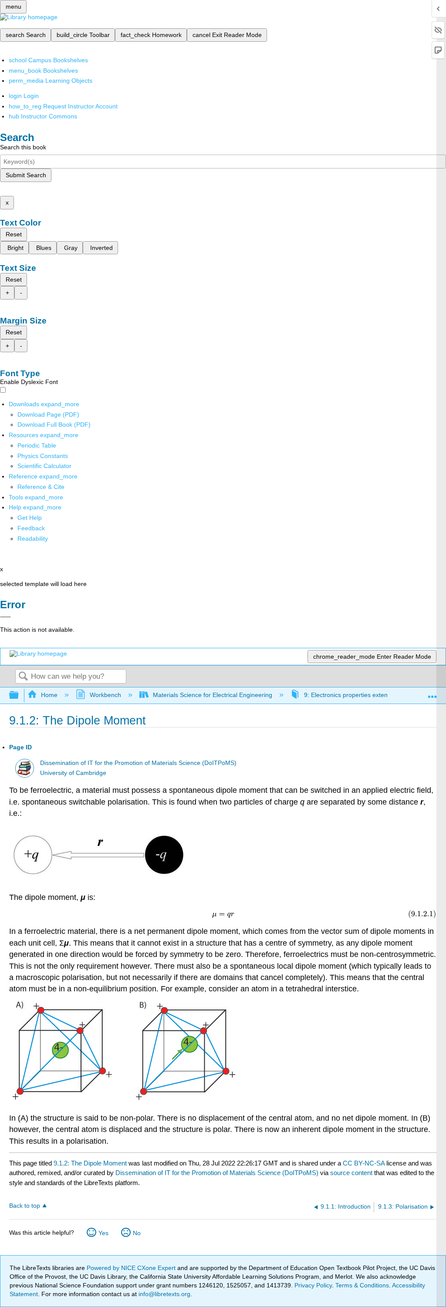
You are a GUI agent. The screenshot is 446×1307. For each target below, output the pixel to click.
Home (49, 694)
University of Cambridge (73, 773)
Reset (14, 234)
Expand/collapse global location (432, 692)
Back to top (24, 1206)
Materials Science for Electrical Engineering (212, 694)
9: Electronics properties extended (351, 694)
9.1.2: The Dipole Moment (90, 1163)
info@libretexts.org (163, 1293)
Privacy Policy (313, 1285)
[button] (31, 528)
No (137, 1233)
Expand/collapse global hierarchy (19, 695)
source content (351, 1172)
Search (23, 677)
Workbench (105, 694)
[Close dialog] (5, 616)
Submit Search (26, 175)
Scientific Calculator (44, 465)
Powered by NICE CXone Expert (132, 1267)
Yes (103, 1233)
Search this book (23, 147)
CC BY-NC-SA (364, 1163)
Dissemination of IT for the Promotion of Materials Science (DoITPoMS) (138, 763)
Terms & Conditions (362, 1285)
